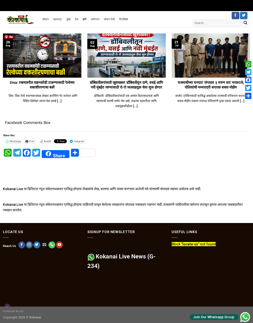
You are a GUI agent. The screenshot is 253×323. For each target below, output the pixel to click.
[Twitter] (248, 88)
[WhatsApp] (248, 64)
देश (76, 19)
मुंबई (68, 19)
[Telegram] (248, 72)
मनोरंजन (95, 19)
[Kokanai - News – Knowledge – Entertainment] (19, 19)
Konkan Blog (13, 311)
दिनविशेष (123, 19)
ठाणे (85, 19)
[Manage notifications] (7, 307)
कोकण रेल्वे (109, 19)
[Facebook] (248, 80)
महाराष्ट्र (57, 19)
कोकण (45, 19)
